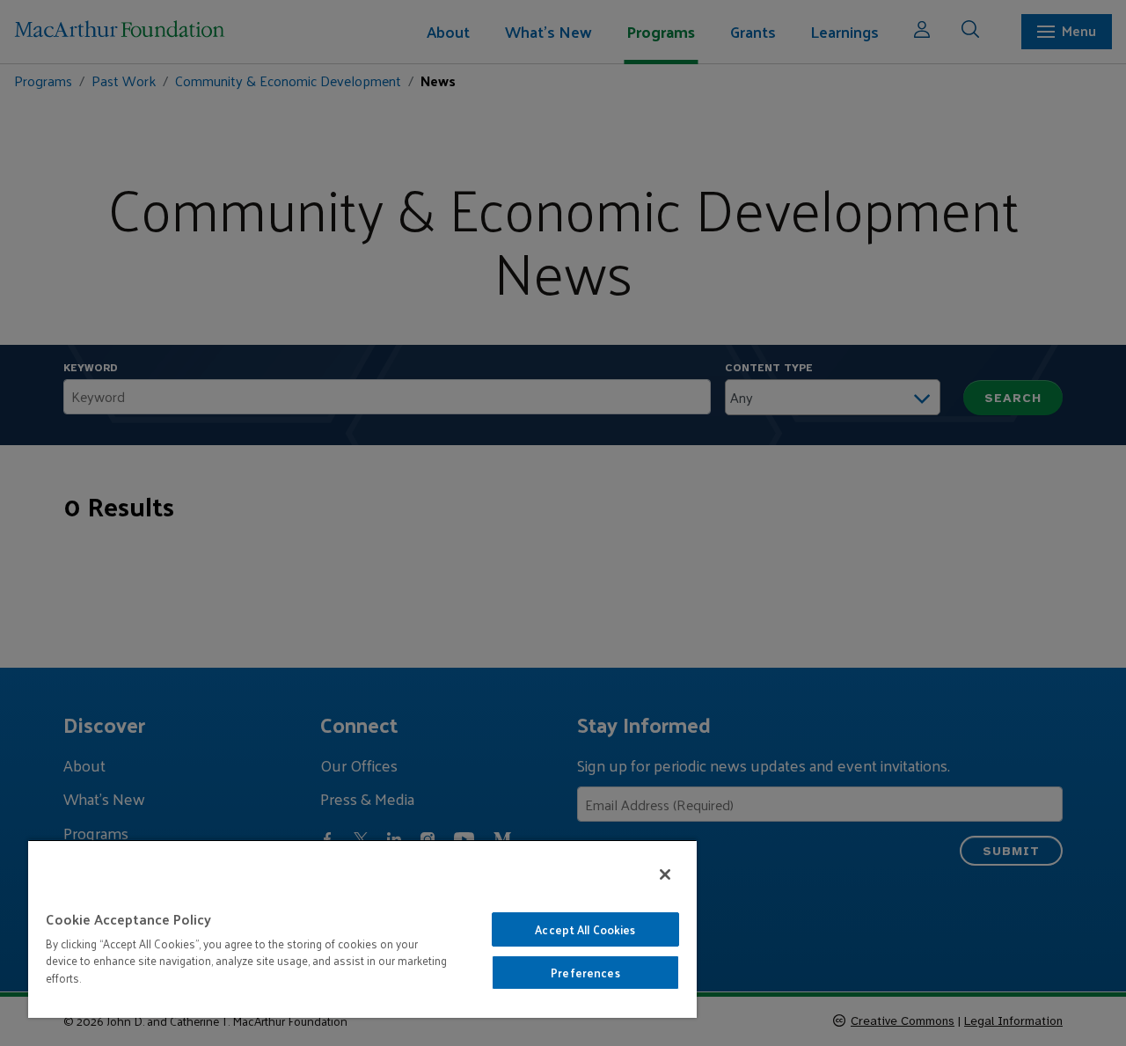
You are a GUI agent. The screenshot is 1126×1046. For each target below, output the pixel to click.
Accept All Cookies (585, 929)
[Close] (665, 874)
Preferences (585, 972)
